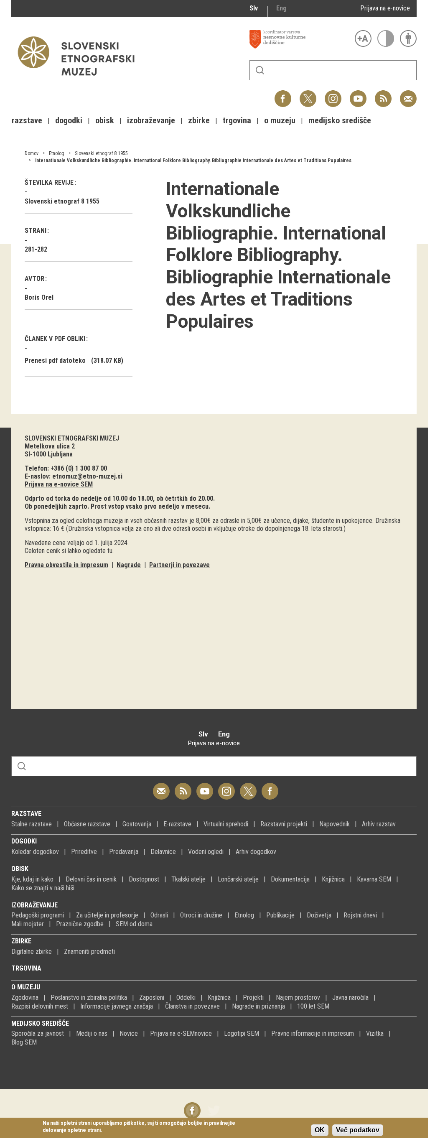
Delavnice (163, 852)
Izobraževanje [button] (151, 120)
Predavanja (123, 852)
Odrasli (159, 915)
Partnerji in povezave (179, 565)
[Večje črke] (363, 38)
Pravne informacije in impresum (312, 1033)
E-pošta (408, 94)
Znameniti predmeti (89, 951)
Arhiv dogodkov (256, 852)
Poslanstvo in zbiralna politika (89, 997)
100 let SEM (313, 1006)
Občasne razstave (87, 824)
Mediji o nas (91, 1033)
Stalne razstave (31, 824)
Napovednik (334, 824)
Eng (281, 8)
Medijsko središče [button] (339, 120)
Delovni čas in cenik (91, 879)
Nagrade (129, 565)
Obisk (19, 869)
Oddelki (186, 997)
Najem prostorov (298, 997)
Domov (31, 153)
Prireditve (84, 852)
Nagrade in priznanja (258, 1006)
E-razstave (177, 824)
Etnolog (56, 153)
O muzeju (25, 987)
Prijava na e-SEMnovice (181, 1033)
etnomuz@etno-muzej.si (87, 476)
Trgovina (26, 968)
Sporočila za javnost (37, 1033)
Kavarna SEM (374, 879)
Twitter (308, 94)
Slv (253, 8)
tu (109, 551)
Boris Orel (39, 297)
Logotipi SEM (241, 1033)
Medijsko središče (40, 1023)
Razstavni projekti (283, 824)
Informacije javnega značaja (116, 1006)
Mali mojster (27, 924)
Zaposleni (151, 997)
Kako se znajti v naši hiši (42, 888)
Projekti (253, 997)
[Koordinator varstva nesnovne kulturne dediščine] (300, 39)
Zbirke (21, 941)
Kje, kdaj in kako (32, 879)
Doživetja (319, 915)
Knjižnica (333, 879)
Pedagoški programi (37, 915)
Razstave (26, 814)
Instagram (333, 94)
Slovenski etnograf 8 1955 (101, 153)
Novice (129, 1033)
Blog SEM (24, 1042)
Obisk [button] (104, 120)
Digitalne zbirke (31, 951)
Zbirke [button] (199, 120)
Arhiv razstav (379, 824)
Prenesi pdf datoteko (55, 360)
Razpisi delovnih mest (39, 1006)
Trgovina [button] (237, 120)
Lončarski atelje (238, 879)
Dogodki (24, 841)
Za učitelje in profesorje (107, 915)
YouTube (358, 94)
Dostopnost (144, 879)
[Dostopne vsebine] (408, 38)
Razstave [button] (27, 120)
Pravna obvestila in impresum (66, 565)
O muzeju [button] (279, 120)
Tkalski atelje (188, 879)
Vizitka (375, 1033)
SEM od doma (134, 924)
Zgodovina (24, 997)
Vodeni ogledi (206, 852)
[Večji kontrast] (385, 38)
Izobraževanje (34, 905)
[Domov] (80, 80)
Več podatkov (357, 1130)
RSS (381, 94)
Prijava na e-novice (385, 8)
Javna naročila (350, 997)
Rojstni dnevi (360, 915)
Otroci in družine (201, 915)
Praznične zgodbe (80, 924)
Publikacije (280, 915)
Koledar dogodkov (35, 852)
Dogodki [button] (68, 120)
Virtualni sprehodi (226, 824)
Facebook (283, 94)
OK (320, 1130)
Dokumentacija (290, 879)
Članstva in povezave (192, 1006)
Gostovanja (136, 824)
